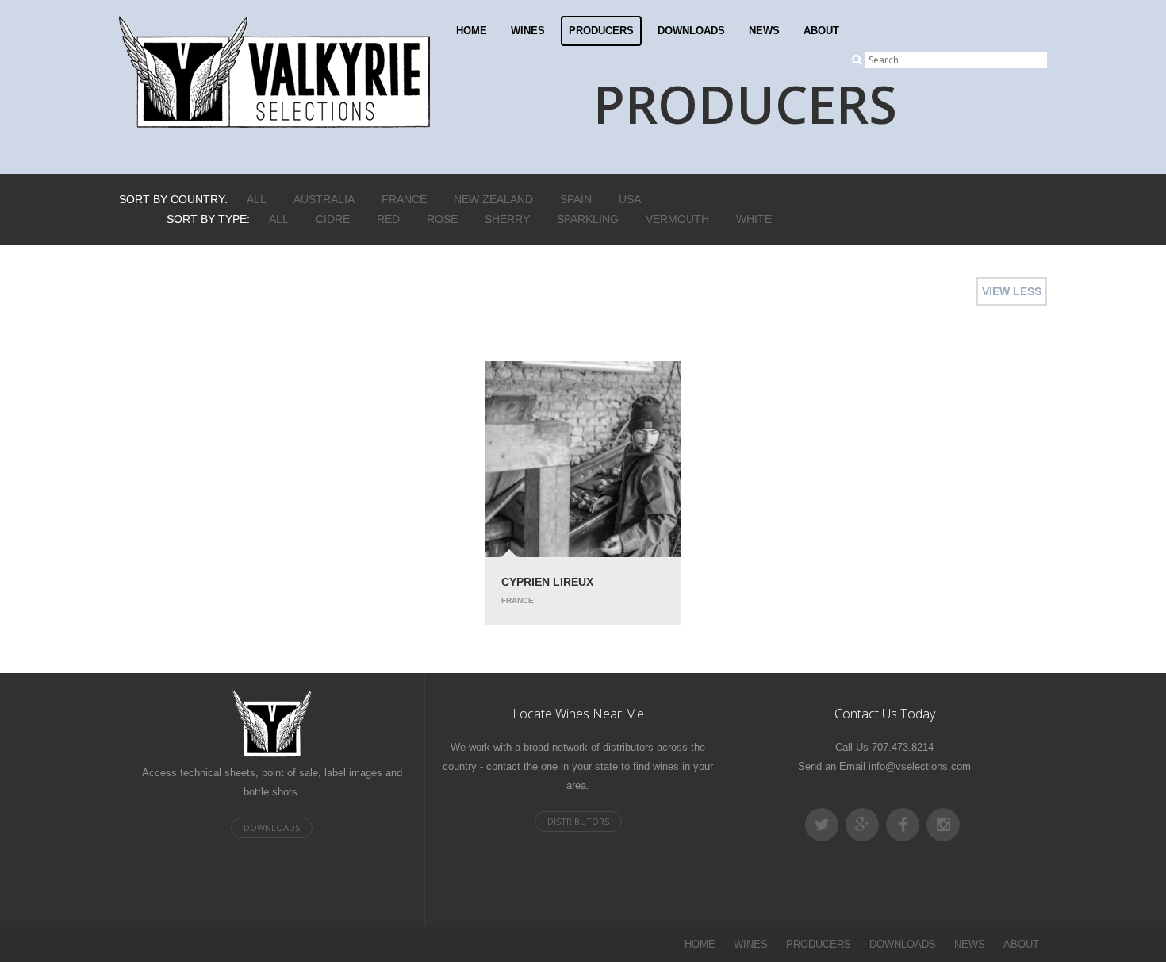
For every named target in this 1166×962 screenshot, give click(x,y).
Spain (576, 199)
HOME (471, 31)
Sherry (507, 219)
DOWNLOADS (691, 31)
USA (630, 199)
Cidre (333, 219)
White (754, 219)
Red (388, 219)
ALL (257, 199)
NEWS (764, 31)
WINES (528, 31)
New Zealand (493, 199)
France (404, 199)
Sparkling (588, 219)
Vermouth (677, 219)
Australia (324, 199)
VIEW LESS (1011, 291)
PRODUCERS (601, 31)
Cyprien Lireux (547, 581)
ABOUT (821, 31)
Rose (442, 219)
